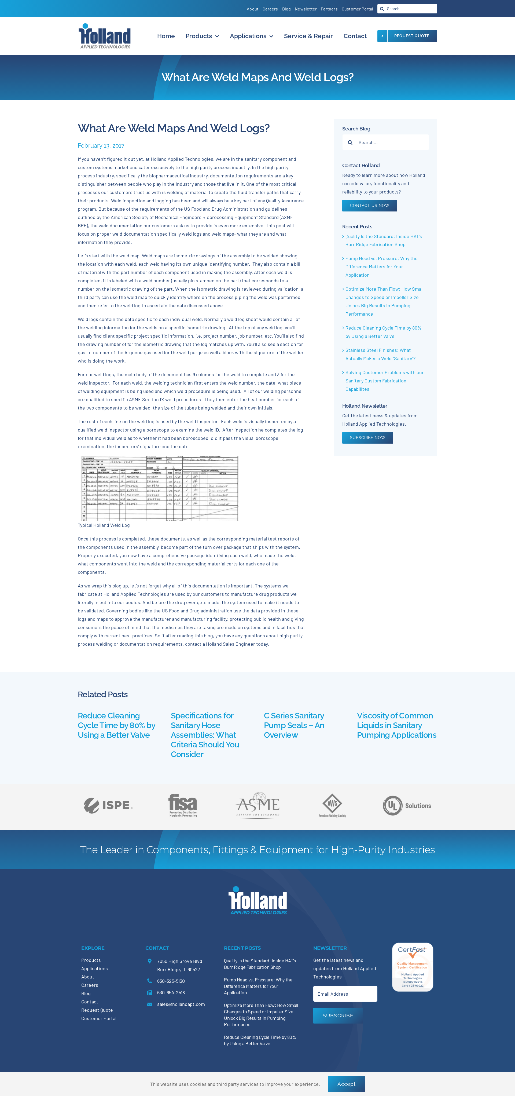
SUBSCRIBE (338, 1015)
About (87, 977)
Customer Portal (98, 1018)
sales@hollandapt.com (181, 1004)
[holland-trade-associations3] (332, 796)
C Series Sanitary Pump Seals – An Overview (294, 725)
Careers (89, 985)
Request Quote (97, 1010)
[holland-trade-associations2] (257, 793)
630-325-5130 (171, 981)
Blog (86, 993)
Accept (346, 1084)
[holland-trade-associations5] (407, 792)
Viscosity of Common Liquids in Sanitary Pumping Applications (396, 725)
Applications (94, 968)
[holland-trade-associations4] (183, 796)
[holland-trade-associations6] (108, 792)
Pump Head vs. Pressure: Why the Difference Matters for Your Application (381, 266)
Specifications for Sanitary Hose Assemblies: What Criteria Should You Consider (205, 735)
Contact (89, 1001)
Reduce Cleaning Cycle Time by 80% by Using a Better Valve (116, 725)
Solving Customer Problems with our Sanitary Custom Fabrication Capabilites (384, 380)
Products (91, 960)
